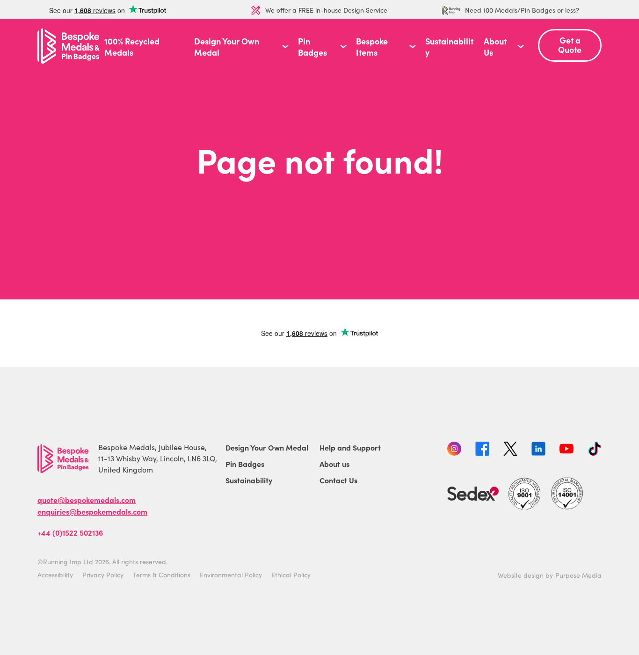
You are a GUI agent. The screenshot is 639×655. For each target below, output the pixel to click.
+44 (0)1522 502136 (70, 532)
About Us (495, 47)
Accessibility (55, 574)
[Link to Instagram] (454, 450)
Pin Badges (312, 47)
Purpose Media (578, 575)
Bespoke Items (372, 47)
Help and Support (350, 447)
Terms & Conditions (161, 574)
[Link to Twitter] (510, 450)
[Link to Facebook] (482, 450)
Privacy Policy (102, 574)
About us (334, 463)
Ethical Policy (291, 574)
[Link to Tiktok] (595, 450)
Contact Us (338, 480)
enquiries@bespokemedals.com (92, 511)
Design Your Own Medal (226, 47)
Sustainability (449, 47)
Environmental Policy (231, 574)
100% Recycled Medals (132, 47)
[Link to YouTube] (566, 450)
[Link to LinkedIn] (538, 450)
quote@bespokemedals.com (86, 500)
